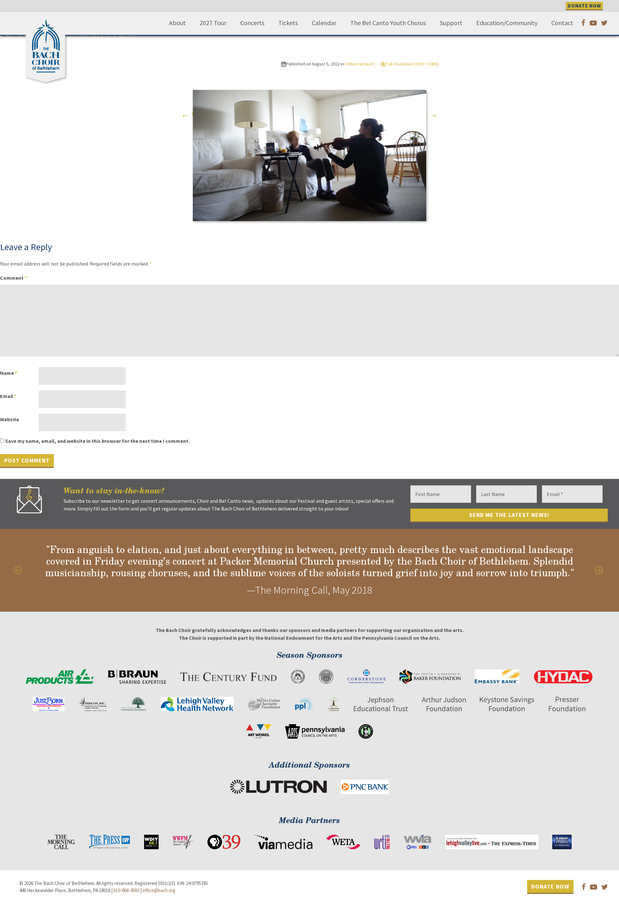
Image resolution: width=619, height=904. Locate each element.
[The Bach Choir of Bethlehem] (47, 44)
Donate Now (550, 886)
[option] (309, 570)
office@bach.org (158, 890)
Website (9, 419)
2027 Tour (213, 23)
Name (8, 373)
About (177, 23)
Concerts (252, 23)
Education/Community (506, 23)
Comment (13, 278)
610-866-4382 (126, 890)
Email (8, 396)
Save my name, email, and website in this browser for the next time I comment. (97, 441)
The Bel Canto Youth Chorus (388, 23)
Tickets (288, 23)
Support (451, 23)
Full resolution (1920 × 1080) (412, 64)
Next (427, 114)
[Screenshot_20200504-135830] (309, 155)
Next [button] (599, 570)
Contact (562, 23)
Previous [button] (19, 570)
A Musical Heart (359, 64)
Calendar (324, 23)
